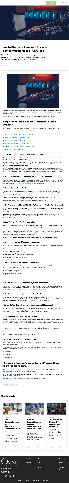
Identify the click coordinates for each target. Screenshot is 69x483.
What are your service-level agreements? (15, 142)
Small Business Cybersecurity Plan (45, 465)
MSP (16, 384)
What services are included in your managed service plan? (19, 134)
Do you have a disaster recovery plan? (15, 149)
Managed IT (29, 462)
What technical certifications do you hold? (15, 140)
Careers (61, 465)
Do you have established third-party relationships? (17, 137)
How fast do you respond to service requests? (16, 133)
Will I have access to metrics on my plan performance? (19, 143)
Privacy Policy (45, 480)
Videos (39, 467)
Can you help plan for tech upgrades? (14, 139)
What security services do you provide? (15, 148)
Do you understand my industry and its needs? (16, 145)
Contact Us (61, 469)
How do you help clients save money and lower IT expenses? (20, 146)
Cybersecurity (29, 465)
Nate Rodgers (4, 64)
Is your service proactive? (11, 136)
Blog (39, 462)
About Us (61, 462)
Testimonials (62, 467)
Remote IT (12, 384)
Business (6, 384)
